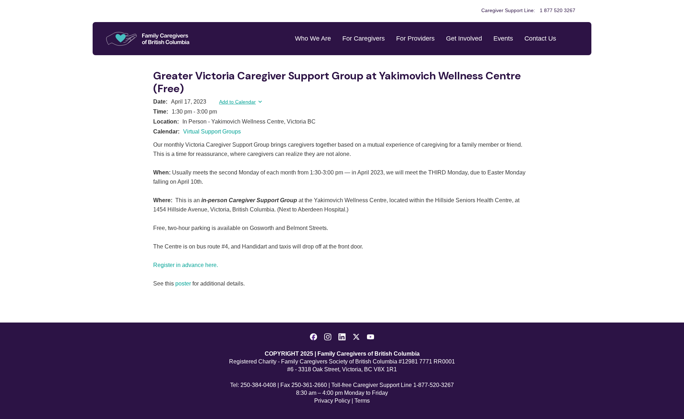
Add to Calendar (237, 102)
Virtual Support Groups (212, 132)
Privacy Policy (332, 401)
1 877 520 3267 (557, 10)
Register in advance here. (185, 265)
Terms (362, 401)
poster (183, 284)
